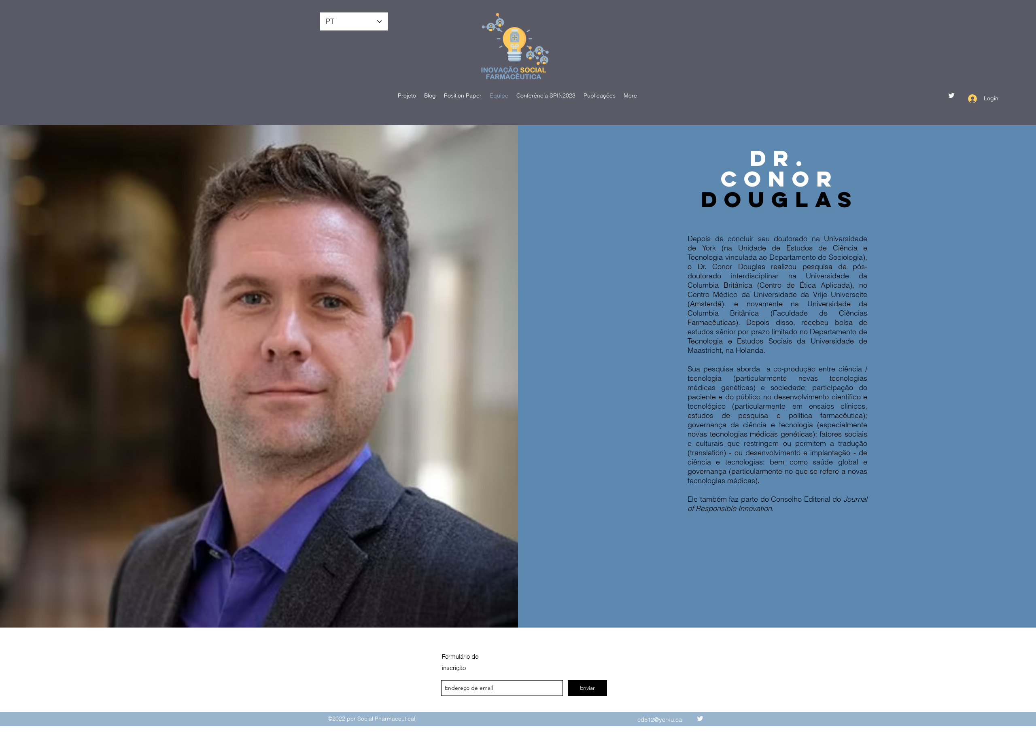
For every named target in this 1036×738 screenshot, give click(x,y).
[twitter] (951, 95)
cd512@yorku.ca (659, 719)
